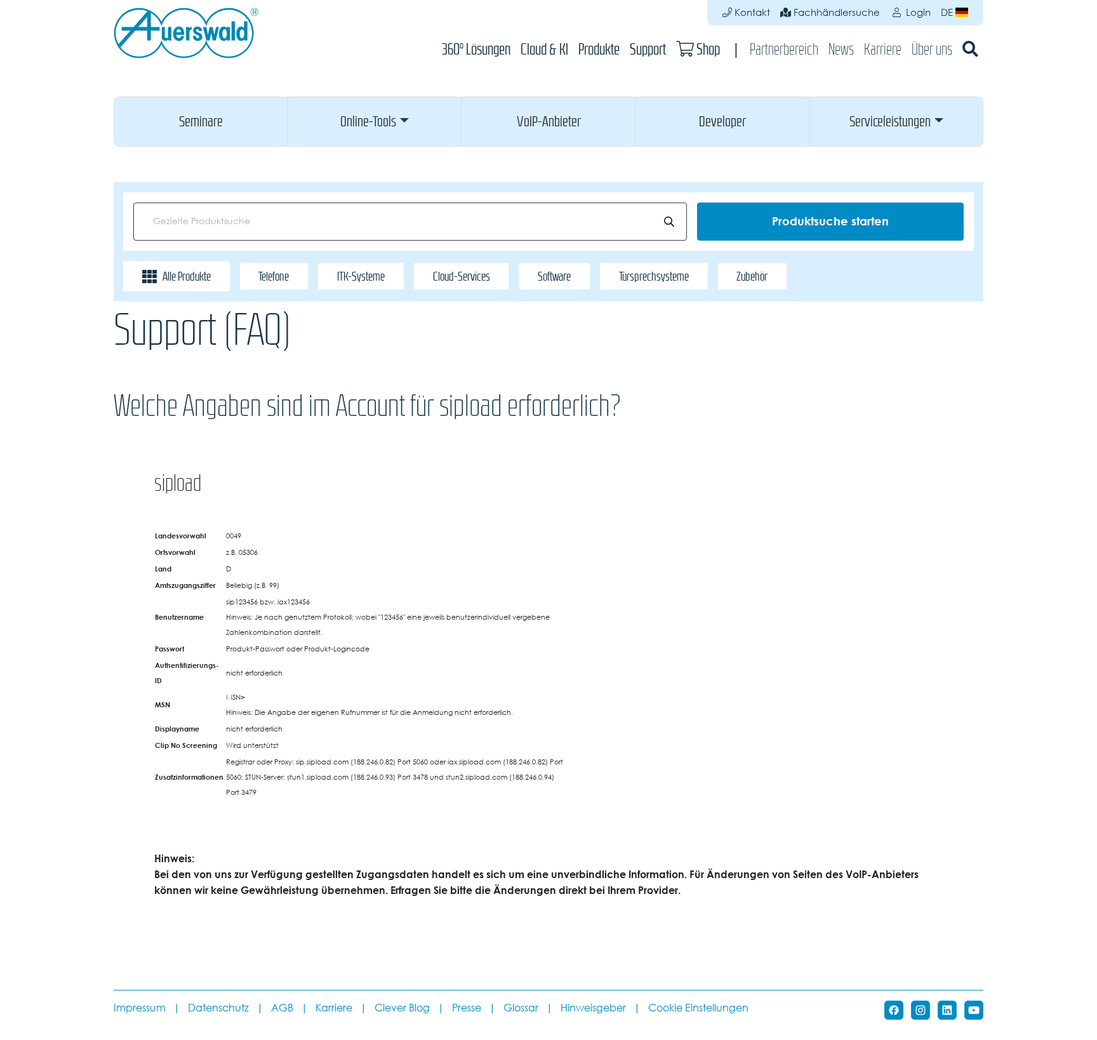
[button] (201, 122)
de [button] (948, 12)
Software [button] (554, 276)
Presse (466, 1008)
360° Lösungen (476, 49)
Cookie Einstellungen (698, 1008)
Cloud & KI (544, 49)
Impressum (140, 1008)
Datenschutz (218, 1008)
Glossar (520, 1008)
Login (917, 12)
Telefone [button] (273, 276)
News (841, 49)
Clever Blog (402, 1008)
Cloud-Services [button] (461, 276)
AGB (282, 1008)
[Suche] (970, 49)
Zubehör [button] (752, 276)
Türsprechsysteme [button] (654, 276)
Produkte (599, 49)
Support (648, 49)
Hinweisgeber (593, 1008)
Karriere (882, 49)
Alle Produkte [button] (187, 276)
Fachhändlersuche (835, 12)
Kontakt (751, 12)
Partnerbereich (784, 49)
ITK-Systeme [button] (361, 276)
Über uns (932, 49)
